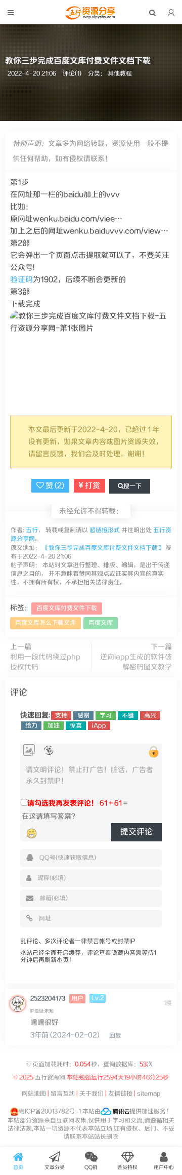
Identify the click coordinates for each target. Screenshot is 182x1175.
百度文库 (100, 623)
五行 (31, 530)
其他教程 (120, 73)
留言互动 (63, 1093)
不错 (128, 715)
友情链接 (120, 1093)
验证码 (21, 279)
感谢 (83, 715)
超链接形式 (104, 530)
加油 (54, 725)
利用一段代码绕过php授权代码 (45, 662)
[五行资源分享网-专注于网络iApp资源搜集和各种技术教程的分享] (91, 17)
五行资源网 (50, 1077)
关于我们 (91, 1093)
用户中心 (164, 1167)
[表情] (31, 834)
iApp (99, 725)
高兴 (150, 715)
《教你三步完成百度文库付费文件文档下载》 (103, 548)
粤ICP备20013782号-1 (50, 1111)
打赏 (91, 485)
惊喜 (76, 725)
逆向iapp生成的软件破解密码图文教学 (136, 662)
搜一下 (132, 486)
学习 (106, 715)
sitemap (149, 1093)
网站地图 (34, 1093)
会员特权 (127, 1167)
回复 (115, 1035)
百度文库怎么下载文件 (45, 623)
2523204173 (47, 998)
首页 (18, 1167)
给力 (31, 725)
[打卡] (48, 750)
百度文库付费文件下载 (66, 608)
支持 (61, 715)
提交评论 (136, 832)
